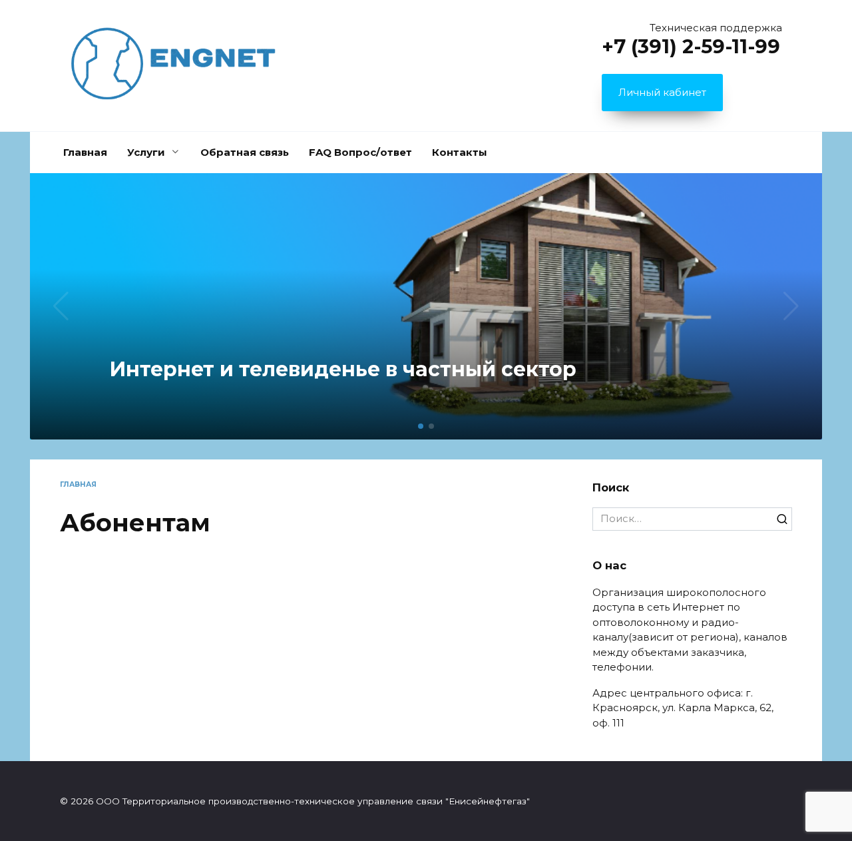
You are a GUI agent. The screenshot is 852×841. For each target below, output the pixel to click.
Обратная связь (244, 152)
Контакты (459, 152)
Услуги (146, 152)
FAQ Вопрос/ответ (360, 152)
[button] (420, 426)
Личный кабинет (662, 92)
